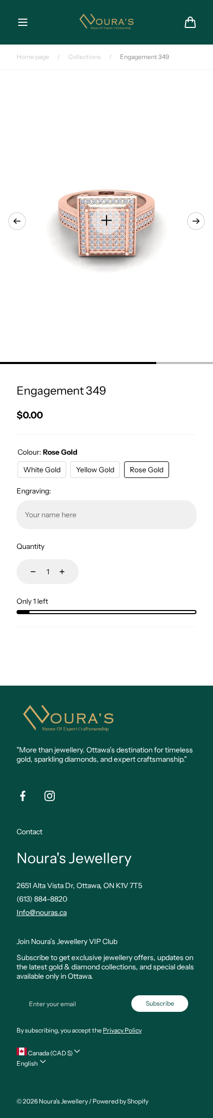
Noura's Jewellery (63, 1101)
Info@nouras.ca (42, 912)
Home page (33, 57)
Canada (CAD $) (50, 1053)
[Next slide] (196, 221)
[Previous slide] (17, 221)
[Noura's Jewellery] (106, 22)
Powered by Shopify (120, 1101)
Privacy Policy (122, 1030)
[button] (23, 22)
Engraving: (34, 491)
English (28, 1063)
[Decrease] (27, 571)
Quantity (30, 546)
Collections (84, 57)
